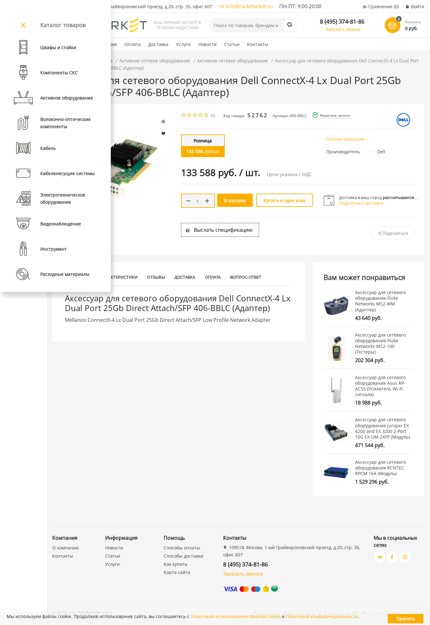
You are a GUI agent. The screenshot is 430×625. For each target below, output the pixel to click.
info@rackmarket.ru (249, 6)
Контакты (257, 44)
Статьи (232, 44)
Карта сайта (177, 572)
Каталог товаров (63, 25)
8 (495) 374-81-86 (342, 21)
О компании (65, 548)
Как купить (175, 564)
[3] (195, 115)
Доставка (158, 44)
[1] (184, 115)
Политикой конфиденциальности (322, 616)
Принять (405, 619)
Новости (207, 44)
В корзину (235, 200)
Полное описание (345, 139)
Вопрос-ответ (245, 277)
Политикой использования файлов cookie (235, 616)
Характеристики (119, 277)
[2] (189, 115)
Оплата (132, 44)
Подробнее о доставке (361, 203)
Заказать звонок (343, 29)
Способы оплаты (182, 548)
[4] (201, 115)
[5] (206, 115)
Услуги (183, 44)
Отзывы (156, 277)
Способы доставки (183, 556)
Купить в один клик (284, 200)
